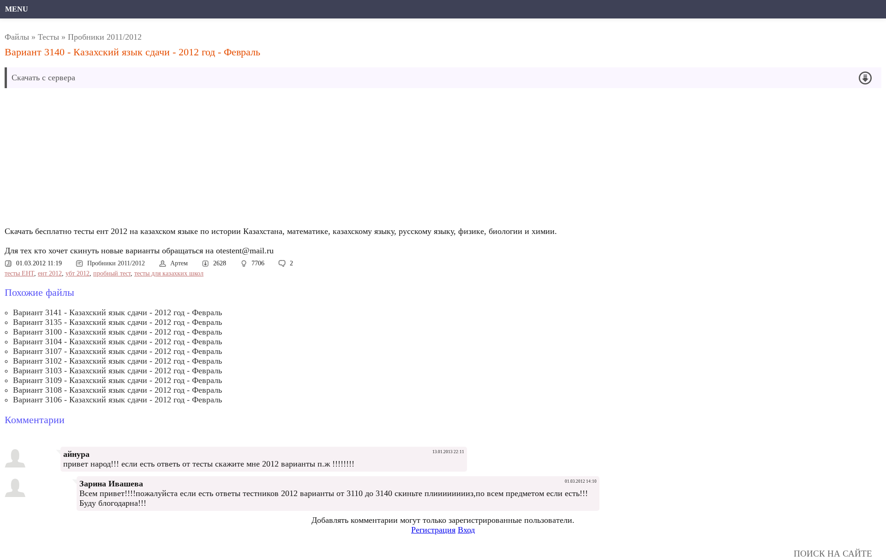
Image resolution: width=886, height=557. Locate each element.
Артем (179, 263)
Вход (466, 529)
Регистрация (433, 529)
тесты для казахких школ (169, 273)
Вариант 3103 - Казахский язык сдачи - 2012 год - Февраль (117, 370)
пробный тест (112, 273)
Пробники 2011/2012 (105, 37)
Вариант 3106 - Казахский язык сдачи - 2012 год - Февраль (117, 399)
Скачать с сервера (43, 77)
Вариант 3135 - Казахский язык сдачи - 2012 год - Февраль (117, 322)
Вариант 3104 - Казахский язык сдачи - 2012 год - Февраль (117, 341)
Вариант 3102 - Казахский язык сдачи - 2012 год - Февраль (117, 360)
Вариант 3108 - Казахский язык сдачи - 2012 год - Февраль (117, 390)
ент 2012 (50, 273)
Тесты (48, 37)
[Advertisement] (284, 159)
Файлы (17, 37)
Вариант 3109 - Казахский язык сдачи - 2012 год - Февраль (117, 380)
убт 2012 (78, 273)
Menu (16, 9)
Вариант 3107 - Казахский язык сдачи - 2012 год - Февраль (117, 351)
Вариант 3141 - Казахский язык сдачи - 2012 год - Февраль (117, 312)
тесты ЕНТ (19, 273)
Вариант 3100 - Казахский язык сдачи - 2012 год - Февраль (117, 331)
